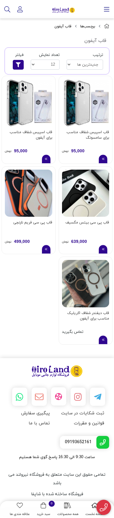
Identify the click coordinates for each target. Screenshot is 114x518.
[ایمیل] (39, 397)
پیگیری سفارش (35, 413)
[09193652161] (103, 507)
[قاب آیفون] (57, 371)
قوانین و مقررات (89, 423)
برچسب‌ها (87, 26)
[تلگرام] (97, 397)
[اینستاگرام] (78, 397)
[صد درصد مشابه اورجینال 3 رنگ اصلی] (85, 193)
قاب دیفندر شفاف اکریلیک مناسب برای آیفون (88, 316)
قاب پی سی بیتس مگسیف (87, 222)
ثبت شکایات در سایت (82, 413)
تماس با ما (39, 423)
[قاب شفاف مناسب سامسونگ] (85, 102)
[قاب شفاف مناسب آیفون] (28, 102)
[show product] (103, 159)
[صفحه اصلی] (106, 26)
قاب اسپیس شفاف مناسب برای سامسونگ (88, 135)
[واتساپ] (19, 397)
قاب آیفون (62, 26)
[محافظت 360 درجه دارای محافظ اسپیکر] (28, 193)
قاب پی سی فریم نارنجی (32, 222)
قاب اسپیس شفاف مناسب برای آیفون (31, 135)
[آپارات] (58, 396)
